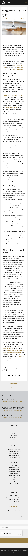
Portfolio (14, 431)
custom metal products (14, 352)
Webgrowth (14, 552)
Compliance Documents (14, 482)
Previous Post (14, 383)
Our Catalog (14, 465)
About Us (14, 429)
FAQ (14, 441)
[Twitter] (12, 375)
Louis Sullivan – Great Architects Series (13, 416)
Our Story (14, 433)
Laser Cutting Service (14, 449)
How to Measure (14, 473)
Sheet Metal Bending (14, 457)
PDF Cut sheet (14, 484)
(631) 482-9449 (14, 496)
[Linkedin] (19, 375)
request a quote (18, 358)
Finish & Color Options (14, 471)
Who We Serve (14, 437)
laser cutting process (11, 107)
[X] (9, 506)
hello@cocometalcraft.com (14, 498)
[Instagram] (14, 506)
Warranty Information (14, 475)
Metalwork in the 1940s (17, 69)
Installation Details (14, 469)
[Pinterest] (15, 375)
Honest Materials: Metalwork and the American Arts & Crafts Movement (13, 407)
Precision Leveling (14, 455)
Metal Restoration (14, 453)
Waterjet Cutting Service (14, 451)
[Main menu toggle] (26, 3)
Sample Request (14, 478)
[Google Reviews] (18, 506)
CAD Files (14, 480)
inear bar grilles (10, 350)
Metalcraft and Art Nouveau (10, 400)
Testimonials (14, 435)
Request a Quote (14, 467)
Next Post (14, 387)
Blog (14, 439)
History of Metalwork (7, 19)
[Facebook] (9, 375)
